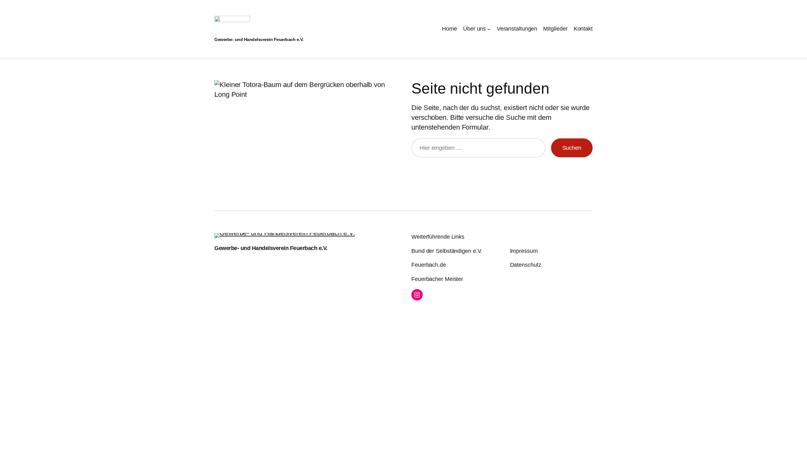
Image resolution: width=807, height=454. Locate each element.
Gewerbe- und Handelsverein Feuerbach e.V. (259, 39)
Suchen (571, 148)
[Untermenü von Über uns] (489, 29)
